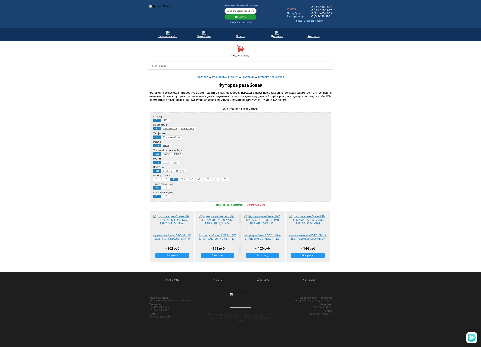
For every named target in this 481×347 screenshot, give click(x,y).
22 (166, 196)
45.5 (200, 179)
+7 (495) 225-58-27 (321, 10)
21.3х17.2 (180, 171)
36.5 (191, 179)
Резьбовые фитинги (225, 77)
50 (208, 179)
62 (216, 179)
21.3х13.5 (167, 171)
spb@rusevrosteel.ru (321, 313)
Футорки (248, 77)
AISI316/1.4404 (187, 129)
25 (174, 179)
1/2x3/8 (177, 154)
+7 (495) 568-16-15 (321, 7)
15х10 (166, 162)
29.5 (183, 179)
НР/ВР (166, 146)
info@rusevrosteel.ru (241, 22)
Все (157, 120)
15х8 (175, 162)
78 (225, 179)
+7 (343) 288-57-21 (321, 16)
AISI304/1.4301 (170, 129)
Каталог (202, 77)
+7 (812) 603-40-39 (321, 13)
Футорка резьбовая (271, 77)
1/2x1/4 (166, 154)
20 (166, 179)
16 (166, 188)
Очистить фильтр (256, 205)
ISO (165, 120)
